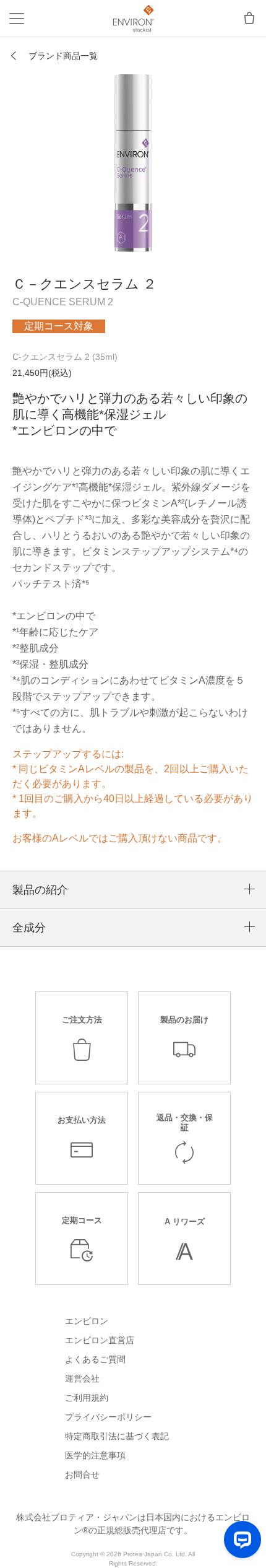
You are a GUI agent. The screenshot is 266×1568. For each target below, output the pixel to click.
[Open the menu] (16, 18)
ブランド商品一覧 (63, 55)
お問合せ (82, 1474)
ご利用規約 (86, 1397)
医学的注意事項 (95, 1455)
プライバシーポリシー (108, 1417)
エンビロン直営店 (99, 1340)
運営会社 (82, 1378)
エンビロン (86, 1321)
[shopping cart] (249, 18)
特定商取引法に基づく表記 (117, 1436)
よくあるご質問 (95, 1359)
